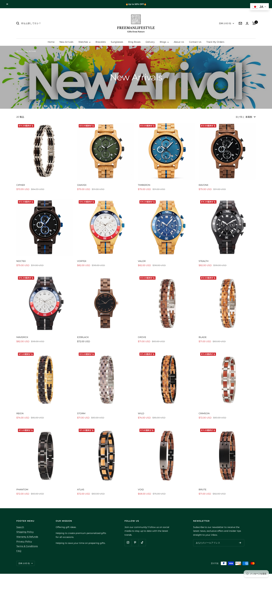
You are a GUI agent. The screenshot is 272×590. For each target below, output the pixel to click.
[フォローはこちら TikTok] (142, 542)
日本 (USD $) (225, 23)
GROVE (142, 337)
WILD (141, 413)
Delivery (150, 41)
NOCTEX (21, 261)
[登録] (240, 543)
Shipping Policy (25, 531)
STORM (81, 413)
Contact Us (195, 41)
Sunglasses (117, 41)
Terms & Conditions (27, 546)
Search (20, 527)
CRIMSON (204, 413)
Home (51, 41)
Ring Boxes (134, 41)
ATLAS (80, 489)
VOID (141, 489)
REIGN (19, 413)
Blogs (163, 41)
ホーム (19, 51)
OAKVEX (81, 185)
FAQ (18, 551)
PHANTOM (22, 489)
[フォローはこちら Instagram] (128, 542)
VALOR (142, 261)
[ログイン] (247, 23)
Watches (83, 41)
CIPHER (20, 185)
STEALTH (203, 261)
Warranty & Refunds (27, 536)
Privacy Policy (24, 541)
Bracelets (101, 41)
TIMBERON (144, 185)
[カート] (254, 23)
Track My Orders (215, 41)
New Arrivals (66, 41)
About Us (179, 41)
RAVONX (203, 185)
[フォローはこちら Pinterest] (135, 542)
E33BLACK (83, 337)
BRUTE (202, 489)
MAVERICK (22, 337)
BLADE (203, 337)
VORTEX (81, 261)
